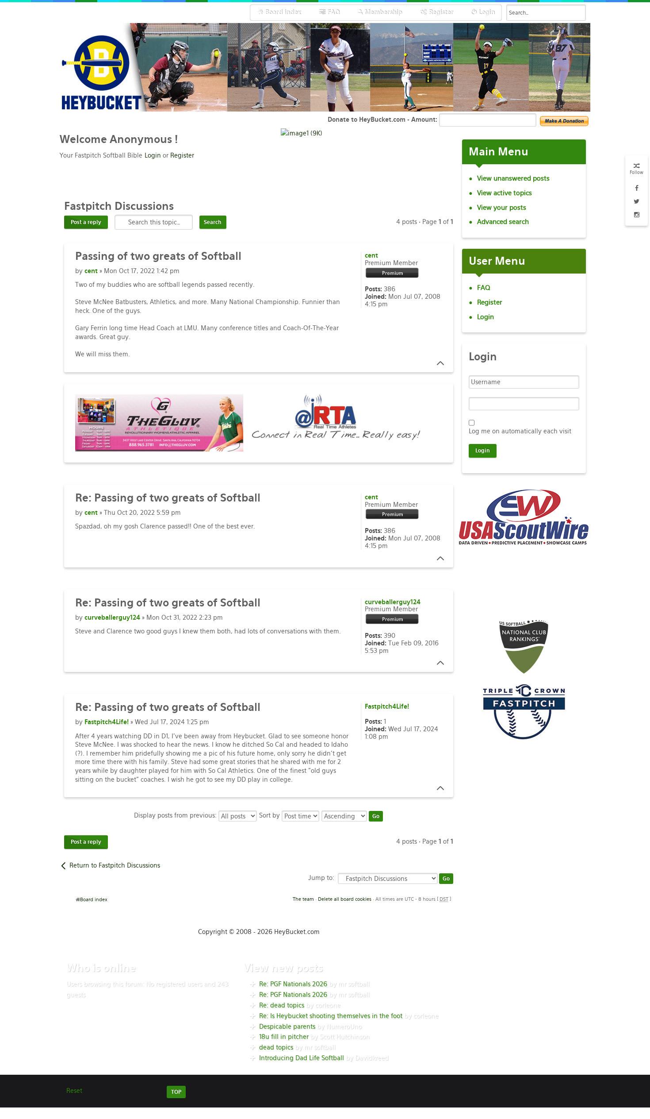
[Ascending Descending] (352, 815)
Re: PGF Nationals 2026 (293, 984)
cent (91, 270)
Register (182, 155)
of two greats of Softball (158, 256)
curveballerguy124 (112, 617)
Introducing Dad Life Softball (301, 1057)
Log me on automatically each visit (520, 431)
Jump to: (321, 877)
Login (153, 155)
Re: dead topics (281, 1005)
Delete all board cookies (344, 899)
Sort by (270, 815)
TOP (176, 1092)
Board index (93, 899)
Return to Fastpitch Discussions (114, 865)
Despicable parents (287, 1026)
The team (303, 899)
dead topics (276, 1047)
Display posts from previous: (176, 815)
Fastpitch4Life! (106, 721)
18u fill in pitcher (284, 1036)
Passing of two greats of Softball (167, 497)
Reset (74, 1090)
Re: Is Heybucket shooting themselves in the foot (330, 1015)
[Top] (437, 363)
